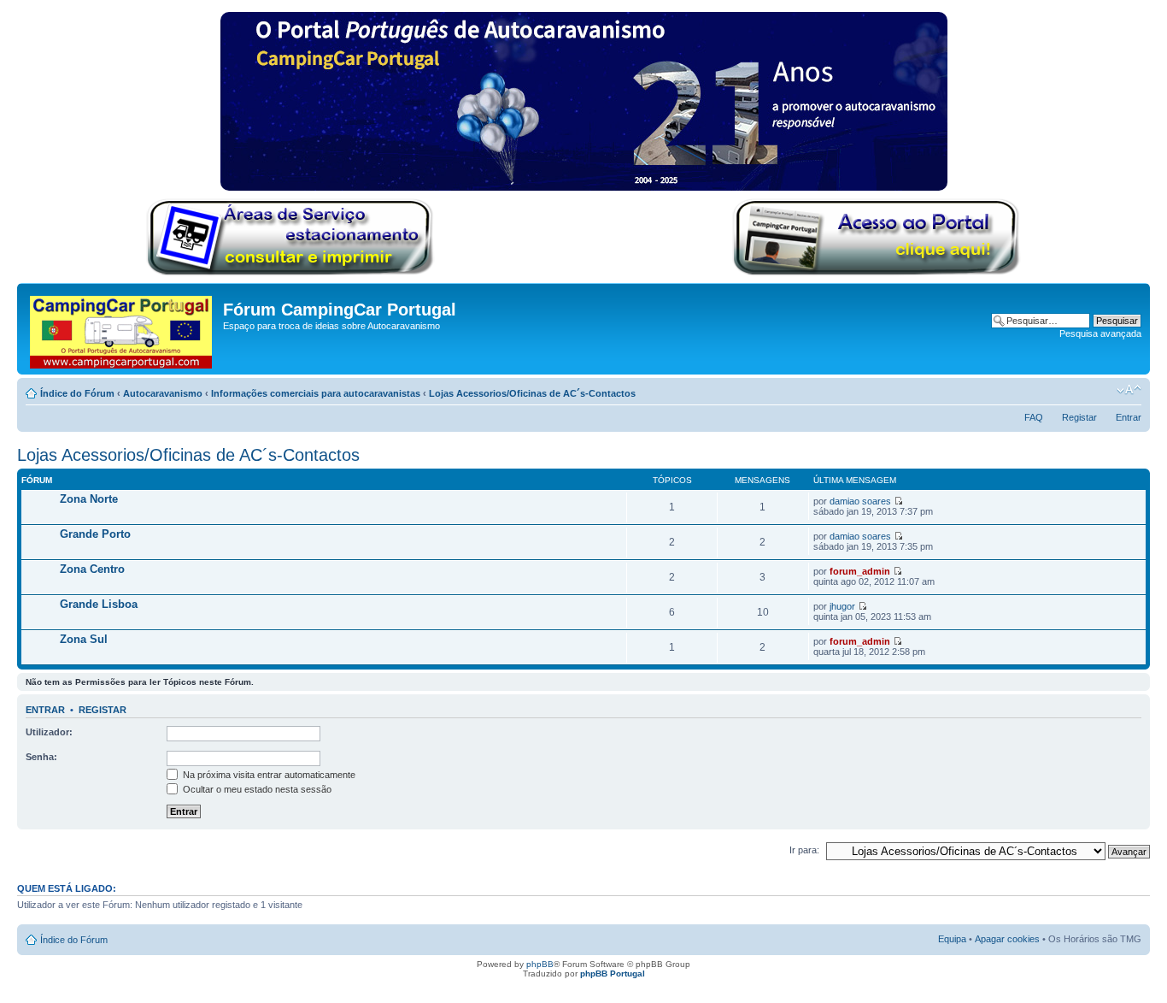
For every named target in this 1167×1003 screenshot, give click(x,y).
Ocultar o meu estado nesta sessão (255, 789)
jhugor (842, 606)
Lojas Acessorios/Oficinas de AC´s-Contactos (532, 393)
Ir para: (804, 850)
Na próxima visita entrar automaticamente (267, 775)
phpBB (540, 964)
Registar (1079, 417)
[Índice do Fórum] (122, 328)
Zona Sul (84, 639)
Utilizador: (49, 732)
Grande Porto (95, 534)
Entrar (1128, 417)
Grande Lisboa (99, 604)
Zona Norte (89, 499)
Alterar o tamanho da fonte (1129, 390)
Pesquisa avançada (1100, 333)
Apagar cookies (1007, 939)
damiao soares (860, 501)
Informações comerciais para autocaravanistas (315, 393)
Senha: (41, 757)
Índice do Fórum (77, 393)
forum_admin (860, 571)
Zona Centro (92, 569)
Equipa (952, 939)
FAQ (1033, 417)
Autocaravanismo (162, 393)
